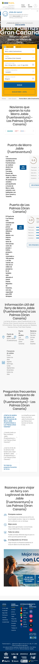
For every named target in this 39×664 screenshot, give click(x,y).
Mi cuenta (30, 5)
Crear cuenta (23, 5)
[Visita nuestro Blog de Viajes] (33, 637)
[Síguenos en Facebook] (31, 611)
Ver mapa (23, 167)
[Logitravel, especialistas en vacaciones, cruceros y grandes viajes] (8, 3)
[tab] (10, 467)
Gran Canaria (12, 98)
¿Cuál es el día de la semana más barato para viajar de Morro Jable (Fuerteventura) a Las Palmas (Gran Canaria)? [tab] (10, 453)
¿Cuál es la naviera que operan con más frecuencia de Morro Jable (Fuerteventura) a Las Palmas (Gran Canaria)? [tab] (10, 421)
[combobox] (19, 50)
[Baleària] (10, 131)
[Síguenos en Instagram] (31, 616)
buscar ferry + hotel (19, 92)
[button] (19, 64)
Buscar (19, 85)
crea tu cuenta (20, 25)
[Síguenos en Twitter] (31, 625)
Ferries (4, 98)
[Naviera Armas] (16, 131)
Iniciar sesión (34, 15)
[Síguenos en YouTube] (31, 620)
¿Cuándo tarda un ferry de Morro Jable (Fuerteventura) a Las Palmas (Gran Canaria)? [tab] (10, 437)
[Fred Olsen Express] (23, 131)
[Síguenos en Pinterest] (31, 630)
